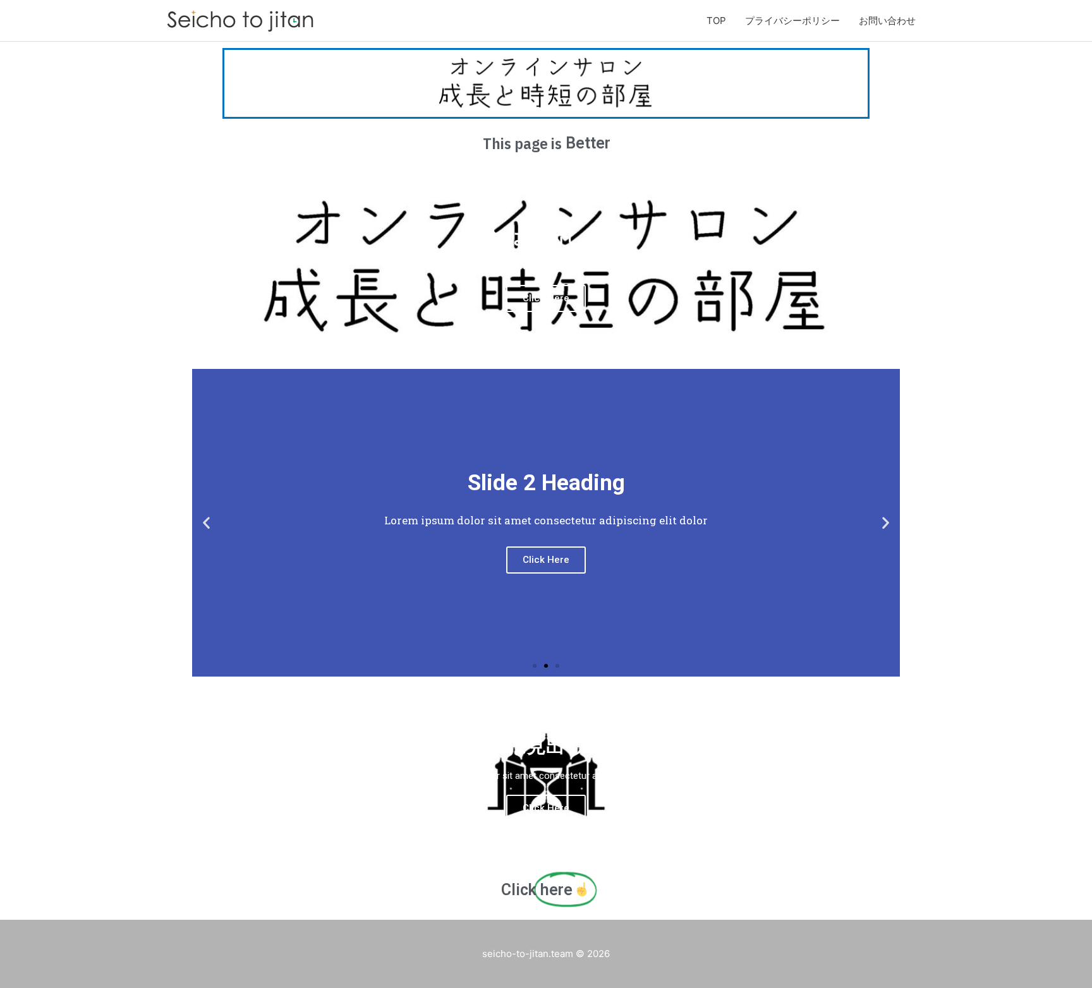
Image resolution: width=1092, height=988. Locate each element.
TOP (716, 21)
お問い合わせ (887, 21)
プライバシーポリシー (792, 21)
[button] (535, 666)
